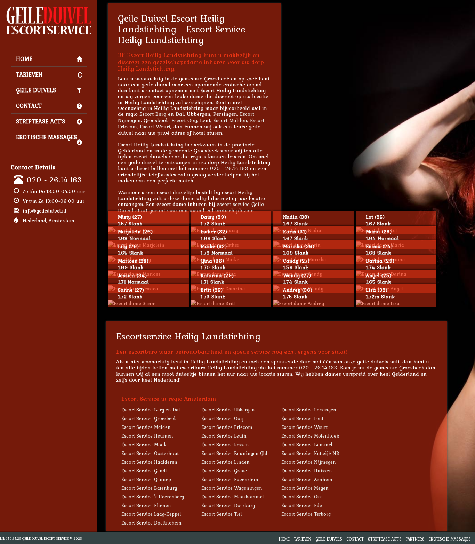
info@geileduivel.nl (44, 210)
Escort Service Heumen (147, 435)
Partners (415, 539)
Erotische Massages (46, 137)
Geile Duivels (36, 90)
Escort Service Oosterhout (150, 453)
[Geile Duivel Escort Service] (48, 9)
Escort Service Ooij (222, 418)
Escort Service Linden (225, 461)
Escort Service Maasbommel (232, 496)
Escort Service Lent (302, 418)
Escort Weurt (155, 126)
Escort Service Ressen (225, 444)
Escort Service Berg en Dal (150, 409)
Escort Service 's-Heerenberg (152, 496)
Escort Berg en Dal (161, 114)
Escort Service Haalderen (149, 461)
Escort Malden (230, 120)
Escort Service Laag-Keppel (151, 514)
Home (24, 59)
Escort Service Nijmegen (308, 461)
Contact (29, 106)
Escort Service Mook (144, 444)
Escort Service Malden (146, 427)
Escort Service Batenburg (149, 488)
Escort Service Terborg (306, 514)
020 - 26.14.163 (54, 179)
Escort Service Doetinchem (151, 522)
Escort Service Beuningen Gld (234, 453)
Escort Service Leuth (224, 435)
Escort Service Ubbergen (228, 409)
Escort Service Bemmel (306, 444)
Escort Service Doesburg (228, 505)
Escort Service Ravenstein (229, 479)
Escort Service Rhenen (146, 505)
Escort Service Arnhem (306, 479)
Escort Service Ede (301, 505)
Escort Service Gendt (144, 470)
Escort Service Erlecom (226, 427)
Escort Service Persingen (308, 409)
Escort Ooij (184, 120)
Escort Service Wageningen (231, 488)
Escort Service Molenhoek (310, 435)
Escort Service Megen (305, 488)
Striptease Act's (40, 121)
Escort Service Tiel (221, 514)
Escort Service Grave (224, 470)
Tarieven (29, 74)
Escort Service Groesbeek (149, 418)
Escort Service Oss (301, 496)
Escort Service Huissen (306, 470)
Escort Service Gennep (146, 479)
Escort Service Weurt (304, 427)
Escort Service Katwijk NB (310, 453)
